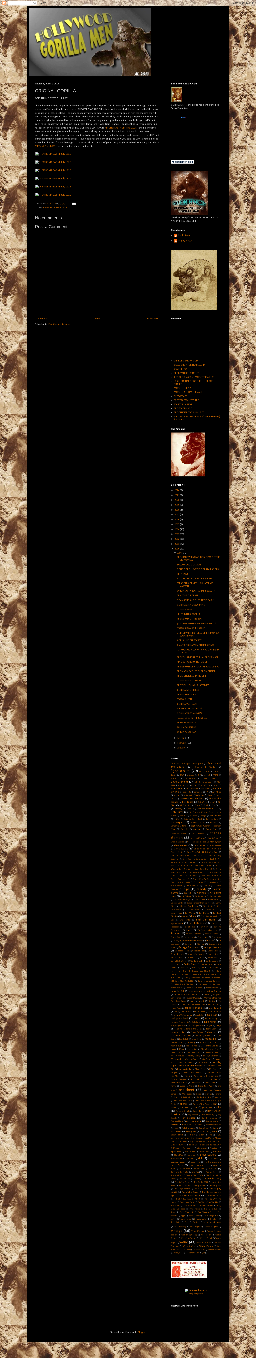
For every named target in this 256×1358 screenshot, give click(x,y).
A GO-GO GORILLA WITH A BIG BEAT (195, 579)
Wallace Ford (206, 1235)
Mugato (174, 1073)
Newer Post (42, 319)
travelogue (214, 1219)
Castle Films (211, 829)
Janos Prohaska (194, 1008)
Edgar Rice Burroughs (209, 916)
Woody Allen (179, 1253)
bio (219, 805)
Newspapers (196, 1083)
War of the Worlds (188, 1238)
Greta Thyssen (198, 968)
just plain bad (179, 1018)
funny (209, 940)
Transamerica (185, 1219)
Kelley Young (211, 1019)
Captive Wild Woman (200, 826)
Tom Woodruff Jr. (206, 1212)
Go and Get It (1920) (179, 961)
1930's (215, 771)
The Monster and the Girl (189, 1196)
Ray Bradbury (208, 1115)
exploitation (197, 923)
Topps (182, 1216)
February (182, 743)
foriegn (175, 933)
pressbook (184, 1108)
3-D (199, 775)
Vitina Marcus (197, 1231)
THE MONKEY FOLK (186, 695)
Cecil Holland (198, 834)
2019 (177, 505)
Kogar (209, 1025)
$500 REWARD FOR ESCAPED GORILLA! (196, 624)
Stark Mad (178, 1155)
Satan (215, 1128)
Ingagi (192, 1001)
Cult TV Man (185, 896)
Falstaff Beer (189, 927)
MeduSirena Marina (209, 1049)
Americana (176, 788)
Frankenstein (189, 937)
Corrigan (201, 893)
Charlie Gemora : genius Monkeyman (204, 842)
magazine (47, 207)
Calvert (213, 823)
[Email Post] (73, 204)
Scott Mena (176, 1131)
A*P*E (215, 775)
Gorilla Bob (175, 964)
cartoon (197, 829)
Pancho (218, 1094)
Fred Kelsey (216, 937)
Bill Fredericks (186, 805)
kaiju (197, 1018)
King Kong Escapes (178, 1025)
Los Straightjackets (204, 1035)
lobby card (212, 1032)
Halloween (203, 984)
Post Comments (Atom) (59, 324)
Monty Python (200, 1069)
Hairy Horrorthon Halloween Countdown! (190, 971)
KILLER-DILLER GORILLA (188, 614)
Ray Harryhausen (209, 1118)
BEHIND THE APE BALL (192, 799)
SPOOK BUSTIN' (184, 699)
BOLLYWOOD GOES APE (189, 565)
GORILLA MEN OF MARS (189, 681)
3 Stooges (191, 775)
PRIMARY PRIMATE (186, 723)
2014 (177, 529)
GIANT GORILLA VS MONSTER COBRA (195, 645)
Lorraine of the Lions (181, 1035)
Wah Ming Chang (189, 1235)
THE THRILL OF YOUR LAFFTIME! (193, 685)
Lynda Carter (196, 1039)
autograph (188, 795)
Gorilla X (184, 968)
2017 (177, 515)
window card (199, 1250)
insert (201, 1001)
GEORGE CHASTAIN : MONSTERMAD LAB (194, 377)
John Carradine (215, 1012)
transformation (200, 1219)
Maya (181, 1049)
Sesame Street (177, 1135)
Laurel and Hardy (179, 1032)
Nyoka (191, 1086)
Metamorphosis (194, 1052)
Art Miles (216, 792)
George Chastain (212, 947)
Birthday (178, 809)
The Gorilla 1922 (201, 1182)
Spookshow (204, 1152)
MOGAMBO (203, 1063)
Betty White (202, 802)
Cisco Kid (206, 886)
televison (212, 1169)
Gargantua (189, 944)
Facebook (175, 927)
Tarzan (181, 1165)
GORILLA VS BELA (185, 610)
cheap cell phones (196, 1294)
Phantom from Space (183, 1101)
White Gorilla (189, 1246)
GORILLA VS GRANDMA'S (189, 713)
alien (216, 785)
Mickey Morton (211, 1052)
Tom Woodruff (186, 1212)
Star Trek (217, 1152)
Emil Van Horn (205, 919)
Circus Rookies (192, 886)
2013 (177, 534)
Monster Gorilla (184, 1069)
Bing (213, 805)
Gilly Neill (192, 958)
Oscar (198, 1094)
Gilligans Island (178, 958)
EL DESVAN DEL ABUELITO (187, 373)
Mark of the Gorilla (209, 1046)
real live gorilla (193, 1121)
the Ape (195, 1172)
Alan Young (183, 785)
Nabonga (198, 1076)
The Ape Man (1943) (194, 1175)
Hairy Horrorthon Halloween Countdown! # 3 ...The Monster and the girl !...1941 (196, 974)
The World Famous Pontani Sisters (198, 1206)
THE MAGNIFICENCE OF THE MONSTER (196, 671)
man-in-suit (176, 1046)
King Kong (210, 1021)
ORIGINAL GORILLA (186, 732)
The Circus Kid (185, 1179)
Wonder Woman (214, 1250)
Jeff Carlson (186, 1012)
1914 (207, 771)
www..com (182, 117)
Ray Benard (193, 1115)
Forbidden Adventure (207, 930)
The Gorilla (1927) (212, 1179)
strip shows (213, 1159)
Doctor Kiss (211, 910)
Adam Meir (210, 778)
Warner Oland (206, 1238)
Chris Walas (181, 848)
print (195, 1107)
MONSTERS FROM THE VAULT (122, 128)
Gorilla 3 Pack (196, 961)
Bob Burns (177, 812)
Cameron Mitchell (179, 826)
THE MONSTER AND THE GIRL (191, 676)
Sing (210, 1135)
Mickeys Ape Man (210, 1056)
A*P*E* (174, 778)
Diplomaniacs (193, 910)
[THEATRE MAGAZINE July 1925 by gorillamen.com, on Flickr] (53, 154)
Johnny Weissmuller (183, 1015)
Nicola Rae (209, 1083)
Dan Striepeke (215, 896)
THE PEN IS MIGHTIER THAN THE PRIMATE (197, 657)
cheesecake (180, 845)
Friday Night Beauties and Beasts (188, 941)
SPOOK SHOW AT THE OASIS (191, 628)
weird (183, 1242)
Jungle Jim (212, 1015)
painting (208, 1094)
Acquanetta (190, 778)
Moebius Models (186, 1063)
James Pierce (176, 1008)
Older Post (152, 319)
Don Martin (190, 913)
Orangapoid (187, 1094)
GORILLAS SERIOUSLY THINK (191, 605)
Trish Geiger (176, 1222)
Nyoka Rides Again (205, 1086)
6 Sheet (207, 775)
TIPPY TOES (182, 574)
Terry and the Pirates (180, 1172)
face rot (214, 923)
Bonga (203, 816)
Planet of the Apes (201, 1104)
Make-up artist (177, 1042)
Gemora (200, 944)
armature (198, 792)
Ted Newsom (198, 1169)
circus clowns (212, 882)
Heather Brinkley (213, 991)
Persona (217, 1097)
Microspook (176, 1059)
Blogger (141, 1332)
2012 (177, 539)
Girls (202, 958)
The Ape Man (176, 1175)
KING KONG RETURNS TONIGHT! (193, 662)
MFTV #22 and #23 (45, 146)
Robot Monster (188, 1128)
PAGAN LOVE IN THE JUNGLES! (192, 718)
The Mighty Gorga (190, 1192)
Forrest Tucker (211, 934)
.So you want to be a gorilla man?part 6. (187, 764)
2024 (177, 490)
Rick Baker (186, 1125)
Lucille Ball (183, 1039)
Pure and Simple (183, 1111)
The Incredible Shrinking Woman (192, 1186)
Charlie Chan (213, 838)
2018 (177, 510)
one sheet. (187, 1090)
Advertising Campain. (204, 782)
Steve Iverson (176, 1159)
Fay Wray (204, 927)
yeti (203, 1253)
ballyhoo (199, 795)
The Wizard (176, 1206)
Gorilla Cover (190, 964)
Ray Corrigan (189, 1118)
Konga (218, 1025)
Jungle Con (199, 1015)
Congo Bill (188, 893)
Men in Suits (177, 1052)
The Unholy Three (187, 1202)
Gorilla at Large (212, 961)
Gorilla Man (184, 235)
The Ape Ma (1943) (210, 1172)
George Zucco (213, 951)
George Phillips (198, 951)
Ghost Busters (177, 954)
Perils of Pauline (204, 1097)
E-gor (193, 916)
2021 (177, 495)
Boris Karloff (215, 816)
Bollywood (193, 816)
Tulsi (187, 1222)
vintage (63, 207)
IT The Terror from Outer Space (192, 1005)
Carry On (185, 829)
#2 (200, 771)
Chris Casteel (199, 845)
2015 (177, 524)
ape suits (187, 792)
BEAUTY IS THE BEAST (187, 595)
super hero (195, 1162)
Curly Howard (201, 896)
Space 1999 (176, 1152)
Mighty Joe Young (191, 1059)
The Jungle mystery (182, 1189)
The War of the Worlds (208, 1202)
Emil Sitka (185, 920)
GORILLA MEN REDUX (188, 690)
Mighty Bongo (185, 241)
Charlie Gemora (177, 842)
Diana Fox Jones (189, 906)
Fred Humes (203, 937)
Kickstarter (196, 1022)
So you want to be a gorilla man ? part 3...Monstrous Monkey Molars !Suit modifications (196, 1138)
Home (97, 319)
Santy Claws (204, 1128)
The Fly (196, 1179)
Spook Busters (191, 1152)
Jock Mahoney (199, 1012)
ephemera (177, 923)
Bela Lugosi (188, 802)
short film (190, 1135)
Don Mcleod (204, 913)
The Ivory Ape (215, 1186)
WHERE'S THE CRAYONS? (189, 709)
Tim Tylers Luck (211, 1209)
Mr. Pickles (213, 1069)
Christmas (198, 882)
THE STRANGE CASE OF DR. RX (187, 1199)
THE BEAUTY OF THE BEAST (190, 619)
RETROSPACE (180, 396)
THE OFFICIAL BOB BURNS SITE (189, 412)
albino (194, 785)
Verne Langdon (211, 1227)
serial (214, 1131)
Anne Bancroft (192, 789)
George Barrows (188, 947)
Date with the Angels (182, 900)
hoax (207, 995)
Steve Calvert (208, 1154)
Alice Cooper (205, 785)
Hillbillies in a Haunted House (187, 995)
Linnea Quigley (197, 1032)
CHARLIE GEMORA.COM (186, 361)
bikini (212, 802)
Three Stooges (194, 1209)
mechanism (192, 1049)
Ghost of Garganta (196, 954)
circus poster (176, 886)
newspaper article (179, 1083)
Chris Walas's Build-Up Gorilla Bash (202, 852)
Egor (172, 920)
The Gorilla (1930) (182, 1182)
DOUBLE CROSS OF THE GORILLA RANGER (198, 569)
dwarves (184, 916)
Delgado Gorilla (177, 903)
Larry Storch (211, 1029)
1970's (174, 775)
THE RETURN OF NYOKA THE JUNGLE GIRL (198, 667)
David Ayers (213, 900)
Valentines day (180, 1227)
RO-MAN (198, 1125)
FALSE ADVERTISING (187, 727)
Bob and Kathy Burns (208, 809)
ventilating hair (195, 1227)
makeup (191, 1042)
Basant (211, 795)
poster (173, 1108)
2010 (177, 549)
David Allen (200, 900)
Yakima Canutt (193, 1253)
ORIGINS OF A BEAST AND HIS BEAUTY (196, 591)
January (181, 748)
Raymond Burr (177, 1121)
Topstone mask (194, 1216)
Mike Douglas (207, 1059)
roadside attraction (213, 1125)
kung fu (178, 1029)
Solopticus (214, 1148)
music (187, 1076)
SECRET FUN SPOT (183, 404)
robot (176, 1128)
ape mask (205, 789)
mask (173, 1049)
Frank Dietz (175, 937)
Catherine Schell (178, 834)
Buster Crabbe (197, 823)
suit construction (179, 1162)
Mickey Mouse (177, 1056)
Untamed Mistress (212, 1222)
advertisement (179, 781)
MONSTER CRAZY (182, 388)
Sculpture (204, 1131)
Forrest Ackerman (193, 934)
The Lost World (200, 1189)
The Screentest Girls (212, 1196)
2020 (177, 500)
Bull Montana (212, 819)
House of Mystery (193, 998)
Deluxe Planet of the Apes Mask (200, 903)
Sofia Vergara (201, 1148)
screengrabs (190, 1131)
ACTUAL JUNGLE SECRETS (189, 640)
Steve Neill (189, 1159)
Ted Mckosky (184, 1169)
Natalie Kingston (178, 1079)
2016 (177, 520)
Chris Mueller (215, 845)
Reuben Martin (212, 1121)
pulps (218, 1107)
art (206, 792)
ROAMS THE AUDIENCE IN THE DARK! (195, 600)
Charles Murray (198, 838)
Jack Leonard (213, 1005)
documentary (176, 913)
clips (186, 889)
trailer (173, 1219)
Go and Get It (213, 958)
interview (211, 1001)
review (56, 207)
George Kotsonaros (182, 951)
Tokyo (173, 1212)
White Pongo (206, 1246)
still (200, 1158)
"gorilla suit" (180, 771)
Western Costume (203, 1243)
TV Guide (196, 1222)
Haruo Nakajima (195, 991)
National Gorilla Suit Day (204, 1079)
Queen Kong (198, 1111)
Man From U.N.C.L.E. (209, 1042)
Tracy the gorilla (211, 1216)
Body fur (183, 816)
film (188, 930)
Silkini (202, 1135)
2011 (177, 544)
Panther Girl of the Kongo (184, 1097)
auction (177, 795)
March (180, 738)
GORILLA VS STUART (187, 704)
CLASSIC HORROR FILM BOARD (189, 365)
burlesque (177, 822)
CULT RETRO (180, 369)
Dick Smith (208, 906)
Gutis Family (212, 968)
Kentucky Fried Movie (180, 1022)
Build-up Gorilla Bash (193, 819)
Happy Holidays (211, 988)
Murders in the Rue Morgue (192, 1073)
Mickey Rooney (194, 1056)
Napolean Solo (212, 1076)
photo (183, 1104)
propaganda (207, 1108)
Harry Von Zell (177, 991)
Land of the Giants (194, 1029)
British (177, 819)
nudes (182, 1086)
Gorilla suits (206, 964)
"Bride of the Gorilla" (205, 767)
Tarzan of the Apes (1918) (198, 1165)
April (180, 553)
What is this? (183, 151)
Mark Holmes (191, 1046)
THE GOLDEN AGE (183, 408)
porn (215, 1104)
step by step (191, 1155)
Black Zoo (190, 809)
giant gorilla (213, 954)
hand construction (194, 988)
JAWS (176, 1012)
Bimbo (197, 805)
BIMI (206, 805)
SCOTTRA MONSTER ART (186, 400)
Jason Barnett (215, 1008)
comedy (201, 889)
